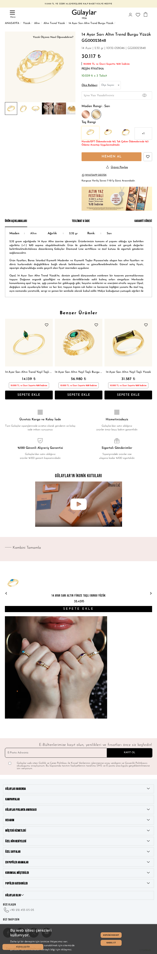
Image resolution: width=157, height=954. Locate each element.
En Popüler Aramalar (17, 862)
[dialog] (78, 939)
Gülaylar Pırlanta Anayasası (21, 810)
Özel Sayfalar (13, 852)
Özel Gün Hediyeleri (15, 841)
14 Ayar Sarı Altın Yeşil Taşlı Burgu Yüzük (78, 372)
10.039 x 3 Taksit (94, 75)
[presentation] (6, 593)
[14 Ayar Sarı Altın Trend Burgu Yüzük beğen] (148, 156)
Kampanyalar (12, 799)
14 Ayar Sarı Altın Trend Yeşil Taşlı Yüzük (29, 372)
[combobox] (110, 85)
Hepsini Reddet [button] (111, 935)
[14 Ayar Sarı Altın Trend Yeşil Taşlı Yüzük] (29, 342)
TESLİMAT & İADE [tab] (81, 221)
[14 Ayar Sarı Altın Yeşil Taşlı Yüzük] (128, 342)
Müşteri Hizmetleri (15, 831)
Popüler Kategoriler (16, 883)
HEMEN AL (112, 156)
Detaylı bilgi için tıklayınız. (56, 949)
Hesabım (9, 820)
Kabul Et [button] (111, 942)
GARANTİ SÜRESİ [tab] (143, 221)
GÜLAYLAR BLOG (13, 895)
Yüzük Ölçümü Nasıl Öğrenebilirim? (53, 37)
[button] (22, 947)
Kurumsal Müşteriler (17, 873)
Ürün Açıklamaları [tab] (16, 221)
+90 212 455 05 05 (22, 910)
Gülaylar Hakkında (15, 789)
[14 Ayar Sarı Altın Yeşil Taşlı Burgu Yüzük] (78, 342)
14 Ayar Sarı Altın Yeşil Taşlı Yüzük (128, 372)
